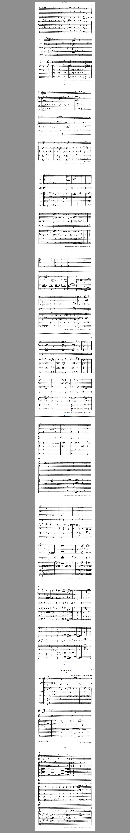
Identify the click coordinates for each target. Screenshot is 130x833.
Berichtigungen (66, 250)
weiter (64, 829)
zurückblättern (65, 2)
